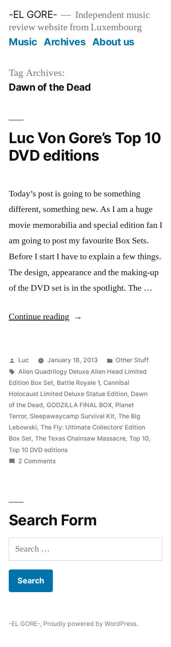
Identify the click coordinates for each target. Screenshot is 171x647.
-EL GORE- (33, 14)
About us (113, 42)
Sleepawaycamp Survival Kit (72, 416)
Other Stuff (132, 360)
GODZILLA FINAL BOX (79, 405)
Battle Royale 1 (78, 383)
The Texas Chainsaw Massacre (80, 438)
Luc (23, 360)
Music (23, 42)
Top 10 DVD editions (38, 450)
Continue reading (45, 316)
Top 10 (139, 438)
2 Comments (37, 461)
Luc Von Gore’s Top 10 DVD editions (85, 147)
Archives (65, 42)
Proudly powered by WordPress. (90, 624)
